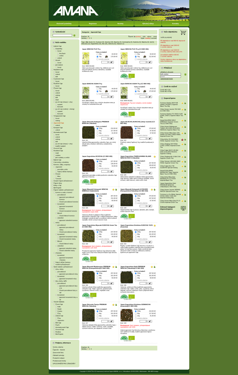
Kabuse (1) (120, 44)
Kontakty (175, 23)
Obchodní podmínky (63, 23)
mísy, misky (59, 269)
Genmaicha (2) (127, 42)
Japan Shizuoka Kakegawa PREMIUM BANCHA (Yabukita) (95, 122)
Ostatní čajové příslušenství (63, 181)
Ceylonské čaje (59, 79)
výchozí (138, 36)
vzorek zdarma (104, 59)
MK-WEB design (153, 371)
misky (58, 222)
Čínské (58, 174)
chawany (59, 253)
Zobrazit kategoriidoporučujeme (167, 208)
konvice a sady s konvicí (64, 192)
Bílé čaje (58, 323)
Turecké (58, 178)
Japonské (59, 167)
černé (59, 51)
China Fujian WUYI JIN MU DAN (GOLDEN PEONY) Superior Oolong (169, 151)
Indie (59, 306)
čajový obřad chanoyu (64, 171)
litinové (59, 213)
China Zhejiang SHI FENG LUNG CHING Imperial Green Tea (170, 145)
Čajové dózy (58, 183)
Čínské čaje (58, 88)
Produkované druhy (59, 361)
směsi (61, 56)
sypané (59, 104)
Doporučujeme (169, 98)
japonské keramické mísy (68, 278)
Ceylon (59, 311)
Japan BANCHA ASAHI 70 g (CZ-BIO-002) (135, 83)
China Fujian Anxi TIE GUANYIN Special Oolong (169, 166)
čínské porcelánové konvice (68, 202)
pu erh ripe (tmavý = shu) (64, 102)
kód (144, 36)
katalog (147, 38)
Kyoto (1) (92, 42)
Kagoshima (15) (96, 44)
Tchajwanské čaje (60, 116)
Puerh (58, 325)
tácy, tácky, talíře (61, 281)
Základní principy (58, 355)
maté (57, 153)
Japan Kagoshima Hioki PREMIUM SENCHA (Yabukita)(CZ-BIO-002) (132, 267)
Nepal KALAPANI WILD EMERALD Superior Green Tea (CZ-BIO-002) (169, 121)
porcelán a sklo (62, 169)
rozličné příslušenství (63, 264)
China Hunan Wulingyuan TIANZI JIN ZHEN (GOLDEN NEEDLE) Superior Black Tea (170, 128)
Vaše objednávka (170, 32)
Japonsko (60, 320)
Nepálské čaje (58, 69)
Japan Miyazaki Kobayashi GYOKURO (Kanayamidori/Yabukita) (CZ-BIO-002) (134, 190)
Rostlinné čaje (58, 150)
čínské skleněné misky (67, 250)
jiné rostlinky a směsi (62, 157)
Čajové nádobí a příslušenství (64, 190)
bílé (57, 76)
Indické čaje (58, 46)
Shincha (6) (112, 44)
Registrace (93, 23)
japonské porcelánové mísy (68, 274)
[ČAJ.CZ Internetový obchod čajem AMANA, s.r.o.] (119, 20)
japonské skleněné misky (67, 248)
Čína (59, 313)
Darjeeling (59, 48)
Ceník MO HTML (166, 91)
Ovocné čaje (58, 148)
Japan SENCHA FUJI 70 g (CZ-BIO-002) (134, 49)
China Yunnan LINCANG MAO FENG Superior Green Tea (170, 162)
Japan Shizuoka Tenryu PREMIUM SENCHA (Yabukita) (94, 305)
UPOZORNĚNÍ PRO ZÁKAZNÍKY (64, 363)
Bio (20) (104, 44)
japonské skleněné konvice (68, 220)
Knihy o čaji (57, 185)
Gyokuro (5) (100, 42)
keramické (60, 204)
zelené (59, 58)
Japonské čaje (59, 123)
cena (155, 36)
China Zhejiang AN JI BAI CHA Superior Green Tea (170, 157)
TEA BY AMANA (59, 302)
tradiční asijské (61, 146)
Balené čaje (57, 160)
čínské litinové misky (66, 243)
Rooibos (58, 332)
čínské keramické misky (67, 239)
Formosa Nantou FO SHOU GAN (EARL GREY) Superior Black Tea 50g (171, 115)
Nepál (59, 309)
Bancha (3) (117, 42)
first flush (62, 53)
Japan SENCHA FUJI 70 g (91, 49)
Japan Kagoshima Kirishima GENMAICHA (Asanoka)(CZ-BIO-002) (135, 305)
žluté (57, 100)
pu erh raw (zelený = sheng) (65, 109)
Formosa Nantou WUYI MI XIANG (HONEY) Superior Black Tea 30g (169, 104)
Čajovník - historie (59, 350)
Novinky (120, 23)
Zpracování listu (58, 352)
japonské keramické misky (68, 236)
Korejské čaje (58, 127)
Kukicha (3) (137, 42)
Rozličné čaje (58, 83)
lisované (60, 106)
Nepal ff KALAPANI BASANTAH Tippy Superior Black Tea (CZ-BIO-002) (169, 172)
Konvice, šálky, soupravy (62, 164)
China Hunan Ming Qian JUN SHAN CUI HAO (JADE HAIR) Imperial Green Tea (170, 134)
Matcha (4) (145, 42)
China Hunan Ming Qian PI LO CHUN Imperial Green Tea (170, 201)
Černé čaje (59, 304)
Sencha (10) (109, 42)
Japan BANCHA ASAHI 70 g (92, 83)
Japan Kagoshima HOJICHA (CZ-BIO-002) (97, 156)
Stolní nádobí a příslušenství (63, 267)
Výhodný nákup (148, 23)
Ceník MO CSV (165, 90)
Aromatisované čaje (60, 132)
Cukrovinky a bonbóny (61, 162)
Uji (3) (152, 42)
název (149, 36)
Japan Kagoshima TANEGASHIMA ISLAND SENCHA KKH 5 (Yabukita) (135, 157)
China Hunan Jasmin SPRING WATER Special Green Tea (170, 190)
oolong (58, 95)
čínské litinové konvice (67, 216)
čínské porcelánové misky (68, 232)
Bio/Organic (57, 188)
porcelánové (61, 195)
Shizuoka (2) (85, 44)
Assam (58, 60)
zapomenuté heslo (166, 79)
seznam (154, 38)
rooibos (58, 155)
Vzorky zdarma (58, 347)
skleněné (60, 218)
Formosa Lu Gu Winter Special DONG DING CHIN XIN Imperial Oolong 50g (170, 195)
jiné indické (59, 65)
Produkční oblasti (58, 358)
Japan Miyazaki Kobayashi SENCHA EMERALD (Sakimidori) (95, 190)
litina (58, 176)
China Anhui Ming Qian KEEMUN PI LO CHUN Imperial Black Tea (168, 178)
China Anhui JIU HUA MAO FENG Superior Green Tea (169, 140)
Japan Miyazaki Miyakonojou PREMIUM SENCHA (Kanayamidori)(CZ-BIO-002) (96, 267)
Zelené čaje (59, 316)
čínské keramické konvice (68, 211)
